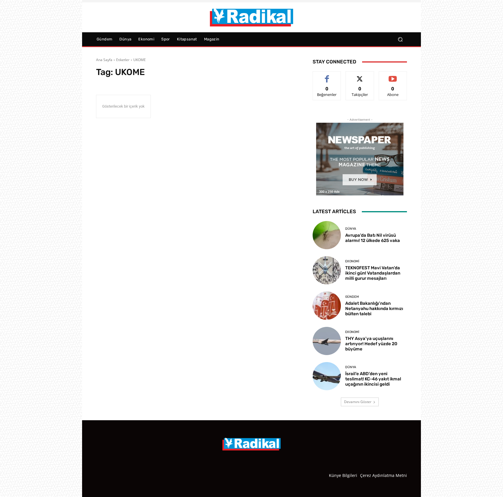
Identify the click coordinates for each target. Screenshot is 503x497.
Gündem (352, 296)
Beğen (327, 76)
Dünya (350, 228)
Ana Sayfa (104, 59)
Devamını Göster (357, 401)
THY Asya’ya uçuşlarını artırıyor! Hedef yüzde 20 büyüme (371, 344)
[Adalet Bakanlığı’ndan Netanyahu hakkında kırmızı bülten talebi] (327, 305)
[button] (400, 39)
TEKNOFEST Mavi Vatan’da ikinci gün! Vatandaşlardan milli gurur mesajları (372, 273)
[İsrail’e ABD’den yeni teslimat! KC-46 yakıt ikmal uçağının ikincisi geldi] (327, 376)
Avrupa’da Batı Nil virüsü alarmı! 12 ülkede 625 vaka (372, 238)
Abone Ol (393, 76)
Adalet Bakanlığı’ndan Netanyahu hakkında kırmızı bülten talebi (374, 308)
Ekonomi (352, 261)
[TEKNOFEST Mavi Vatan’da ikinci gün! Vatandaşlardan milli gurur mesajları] (327, 270)
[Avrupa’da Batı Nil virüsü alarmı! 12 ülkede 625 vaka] (327, 235)
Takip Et (360, 76)
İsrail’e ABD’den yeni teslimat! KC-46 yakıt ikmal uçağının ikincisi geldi (373, 379)
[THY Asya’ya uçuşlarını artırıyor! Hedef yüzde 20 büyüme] (327, 341)
